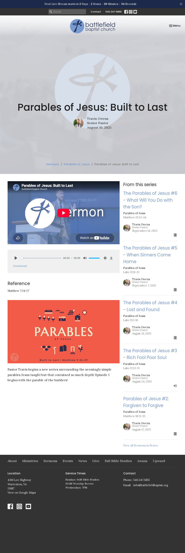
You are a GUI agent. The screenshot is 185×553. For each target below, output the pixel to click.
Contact (96, 11)
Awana (142, 461)
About (12, 461)
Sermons (52, 164)
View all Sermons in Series (140, 445)
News (82, 461)
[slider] (41, 258)
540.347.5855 (114, 11)
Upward (159, 461)
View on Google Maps (22, 492)
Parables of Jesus (77, 164)
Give (95, 461)
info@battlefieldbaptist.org (150, 485)
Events (68, 461)
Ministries (30, 461)
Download (20, 266)
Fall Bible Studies (118, 461)
